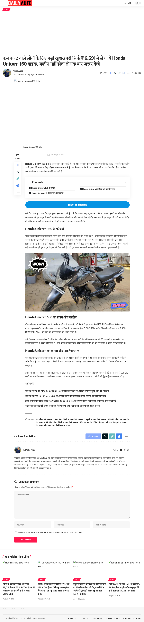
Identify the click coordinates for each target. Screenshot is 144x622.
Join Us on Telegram (77, 204)
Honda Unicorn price (61, 425)
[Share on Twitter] (115, 73)
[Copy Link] (119, 73)
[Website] (121, 450)
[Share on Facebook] (110, 73)
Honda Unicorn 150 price (81, 419)
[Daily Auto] (20, 3)
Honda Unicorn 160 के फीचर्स (43, 188)
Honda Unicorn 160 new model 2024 (81, 422)
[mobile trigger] (5, 3)
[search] (125, 3)
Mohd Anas (18, 71)
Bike (6, 10)
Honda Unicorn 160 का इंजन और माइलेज (47, 193)
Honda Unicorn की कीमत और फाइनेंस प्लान (98, 189)
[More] (128, 73)
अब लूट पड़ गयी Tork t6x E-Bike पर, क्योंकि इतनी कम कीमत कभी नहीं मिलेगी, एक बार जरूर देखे (65, 396)
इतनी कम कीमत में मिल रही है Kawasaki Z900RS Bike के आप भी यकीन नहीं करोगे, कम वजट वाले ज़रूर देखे (70, 400)
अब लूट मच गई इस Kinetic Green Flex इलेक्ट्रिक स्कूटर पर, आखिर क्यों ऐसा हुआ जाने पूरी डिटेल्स (67, 390)
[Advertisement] (72, 33)
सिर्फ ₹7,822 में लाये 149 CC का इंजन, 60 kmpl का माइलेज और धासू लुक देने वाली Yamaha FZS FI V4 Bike (124, 587)
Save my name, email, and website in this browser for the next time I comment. (50, 532)
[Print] (123, 73)
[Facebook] (125, 450)
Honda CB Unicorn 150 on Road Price (52, 419)
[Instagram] (128, 450)
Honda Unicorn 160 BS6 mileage (107, 419)
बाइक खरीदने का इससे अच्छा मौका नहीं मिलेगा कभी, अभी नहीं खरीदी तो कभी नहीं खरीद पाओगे (62, 405)
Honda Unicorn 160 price (109, 422)
